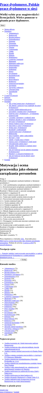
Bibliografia (13, 134)
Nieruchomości (14, 65)
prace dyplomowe (6, 392)
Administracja (14, 33)
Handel (11, 53)
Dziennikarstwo (14, 39)
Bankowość (13, 35)
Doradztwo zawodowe (12, 274)
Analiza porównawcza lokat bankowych (18, 375)
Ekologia (12, 41)
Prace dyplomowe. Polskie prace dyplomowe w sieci (19, 6)
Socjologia (12, 85)
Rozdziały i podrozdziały (17, 130)
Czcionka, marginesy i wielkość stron (22, 118)
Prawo (11, 71)
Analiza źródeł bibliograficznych (20, 110)
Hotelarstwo (13, 57)
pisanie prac (4, 390)
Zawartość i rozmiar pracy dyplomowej (22, 112)
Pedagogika (13, 67)
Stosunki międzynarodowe (13, 327)
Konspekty (8, 100)
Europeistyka (13, 45)
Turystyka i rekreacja (16, 87)
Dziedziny (8, 31)
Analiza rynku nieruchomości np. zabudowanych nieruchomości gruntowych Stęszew (21, 368)
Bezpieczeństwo (14, 37)
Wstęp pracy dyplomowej (18, 128)
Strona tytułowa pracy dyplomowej (21, 124)
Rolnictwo (12, 81)
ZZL (10, 93)
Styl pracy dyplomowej (17, 122)
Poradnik (7, 102)
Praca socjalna (9, 309)
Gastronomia (13, 49)
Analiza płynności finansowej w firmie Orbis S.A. (21, 377)
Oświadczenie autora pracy (18, 144)
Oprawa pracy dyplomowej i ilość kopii (22, 142)
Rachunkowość (14, 75)
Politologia (12, 69)
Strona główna (9, 29)
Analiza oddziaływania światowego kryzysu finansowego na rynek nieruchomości (19, 380)
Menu (2, 25)
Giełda (11, 51)
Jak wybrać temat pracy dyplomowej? (22, 104)
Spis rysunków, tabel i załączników (21, 136)
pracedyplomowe (6, 245)
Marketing (12, 61)
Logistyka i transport (16, 59)
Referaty (7, 98)
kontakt (16, 392)
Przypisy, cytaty (14, 138)
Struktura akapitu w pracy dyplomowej (22, 120)
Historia (11, 55)
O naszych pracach (11, 95)
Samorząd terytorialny (16, 83)
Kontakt (7, 160)
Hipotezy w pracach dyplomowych (21, 154)
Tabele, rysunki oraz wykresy (19, 140)
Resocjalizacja (14, 79)
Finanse (11, 47)
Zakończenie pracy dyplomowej (20, 132)
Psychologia (13, 73)
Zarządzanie (13, 91)
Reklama (12, 77)
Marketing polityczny (16, 63)
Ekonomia (12, 43)
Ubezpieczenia (14, 89)
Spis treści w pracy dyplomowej (20, 126)
